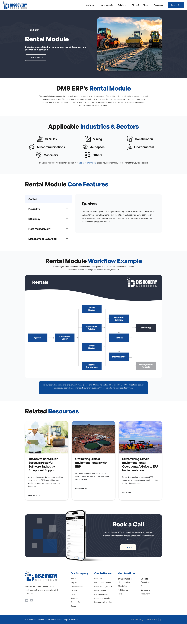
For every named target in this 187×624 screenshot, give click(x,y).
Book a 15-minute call (88, 163)
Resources (158, 5)
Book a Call (176, 5)
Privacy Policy (137, 619)
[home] (15, 5)
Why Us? (135, 5)
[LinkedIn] (26, 600)
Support (74, 606)
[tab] (48, 199)
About (73, 579)
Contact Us (75, 602)
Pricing (73, 594)
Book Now (128, 547)
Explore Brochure (35, 57)
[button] (91, 5)
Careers (74, 590)
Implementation (107, 5)
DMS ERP (34, 30)
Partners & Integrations (103, 602)
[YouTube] (31, 600)
